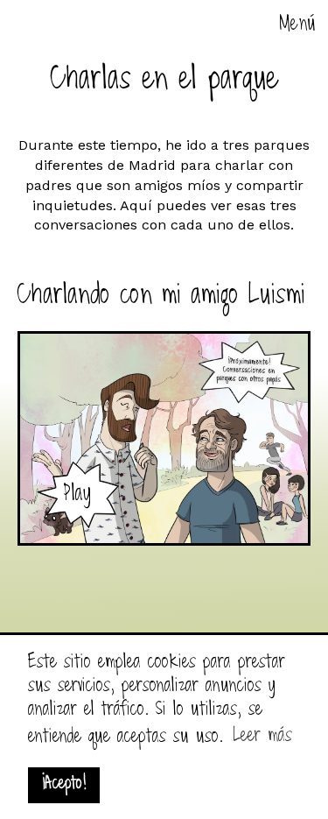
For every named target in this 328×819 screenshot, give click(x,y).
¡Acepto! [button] (64, 784)
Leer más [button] (263, 736)
